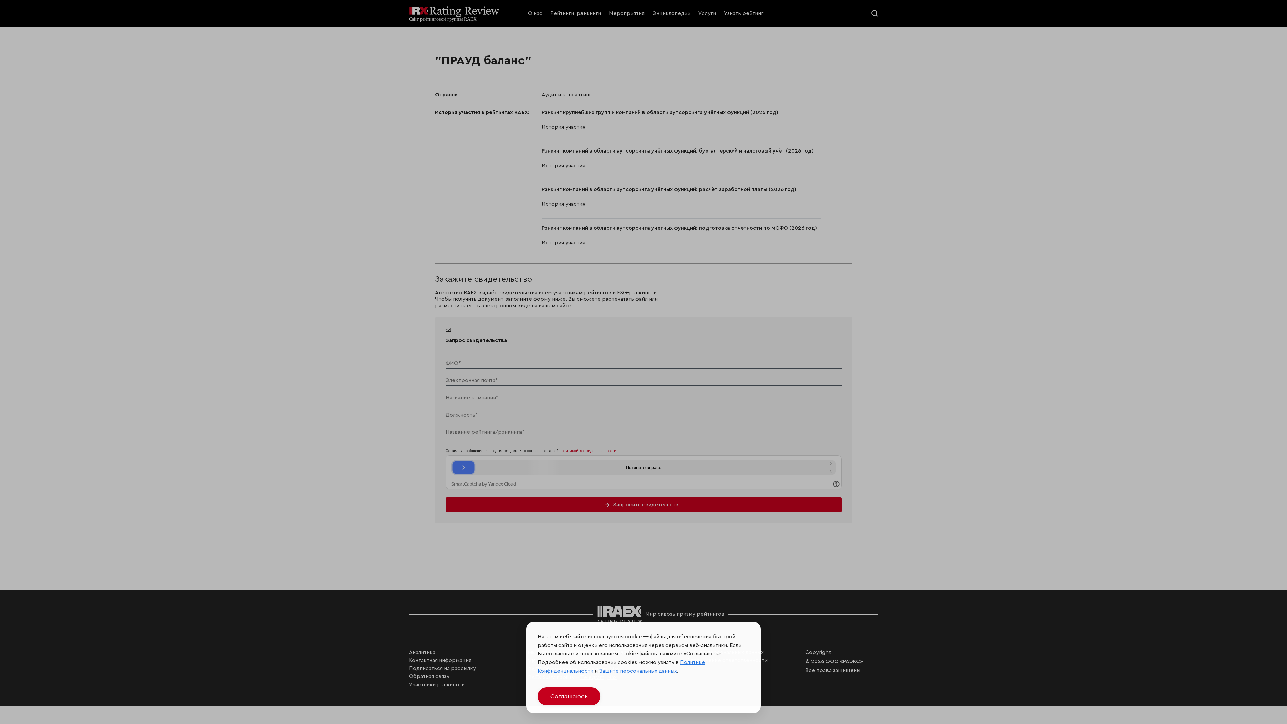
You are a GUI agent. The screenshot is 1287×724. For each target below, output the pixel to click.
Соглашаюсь (569, 696)
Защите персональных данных (638, 671)
